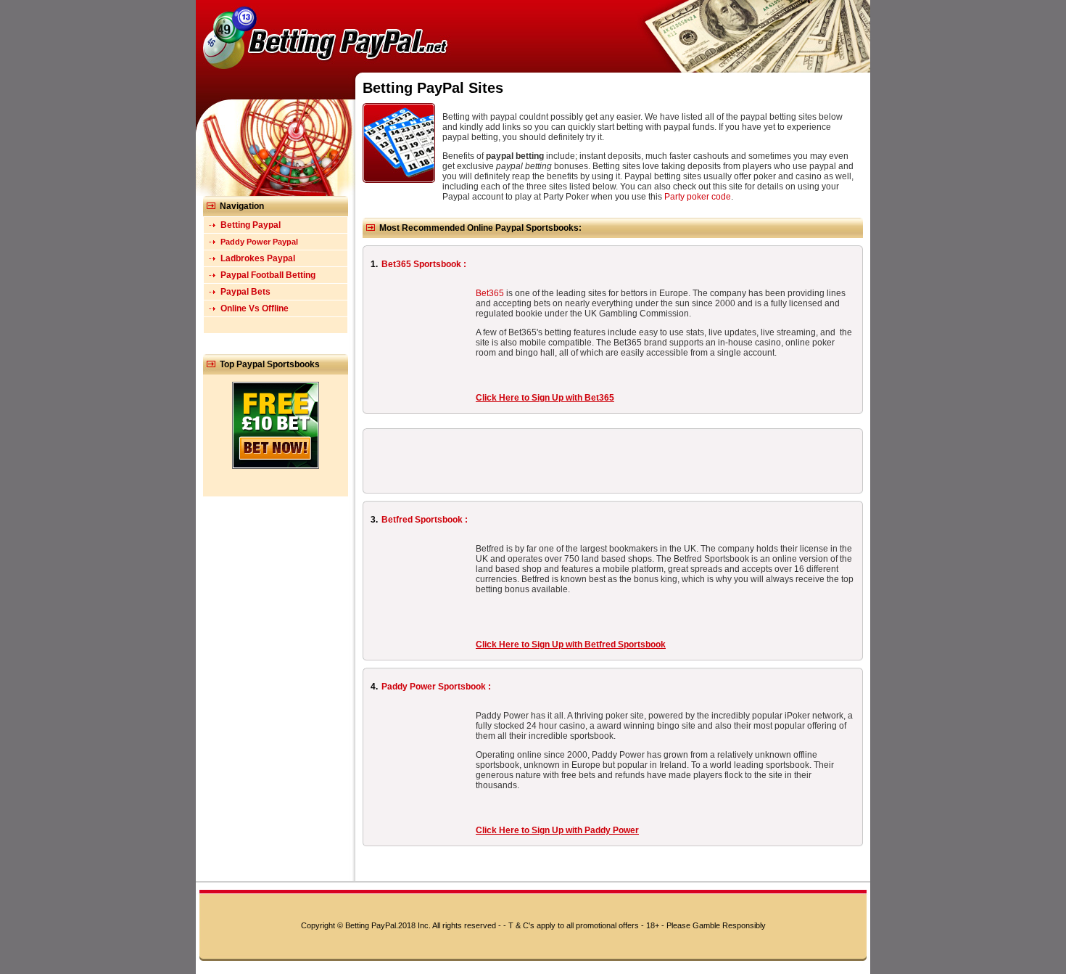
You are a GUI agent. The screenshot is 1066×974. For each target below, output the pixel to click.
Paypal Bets (245, 292)
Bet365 (490, 293)
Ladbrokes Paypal (257, 258)
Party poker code (697, 197)
